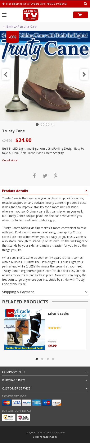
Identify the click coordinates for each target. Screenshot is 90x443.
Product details (15, 190)
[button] (6, 74)
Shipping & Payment (18, 292)
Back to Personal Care (21, 26)
